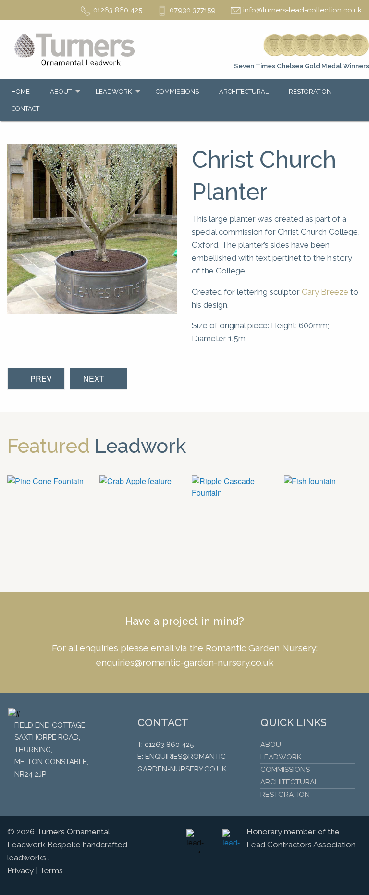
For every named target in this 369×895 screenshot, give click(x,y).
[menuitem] (23, 91)
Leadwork (114, 91)
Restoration (310, 91)
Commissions (177, 91)
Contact (25, 108)
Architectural (244, 91)
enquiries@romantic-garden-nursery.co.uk (184, 662)
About (61, 91)
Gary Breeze (325, 292)
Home (21, 91)
